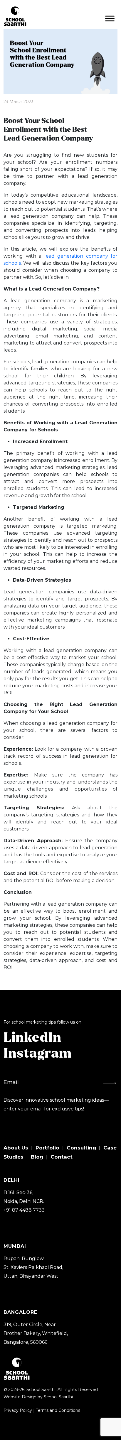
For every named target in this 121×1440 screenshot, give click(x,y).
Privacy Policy (18, 1410)
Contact (62, 1157)
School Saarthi (58, 1397)
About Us (16, 1148)
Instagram (38, 1053)
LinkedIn (32, 1037)
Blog (37, 1157)
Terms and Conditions (58, 1410)
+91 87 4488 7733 (24, 1210)
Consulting (81, 1148)
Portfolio (47, 1148)
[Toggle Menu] (110, 18)
